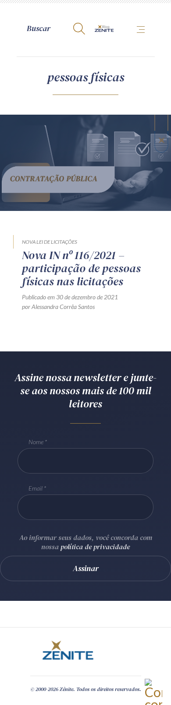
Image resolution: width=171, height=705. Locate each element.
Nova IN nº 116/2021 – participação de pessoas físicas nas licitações (81, 268)
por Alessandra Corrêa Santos (58, 306)
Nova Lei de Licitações (49, 242)
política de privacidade (95, 546)
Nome (35, 441)
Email (35, 488)
